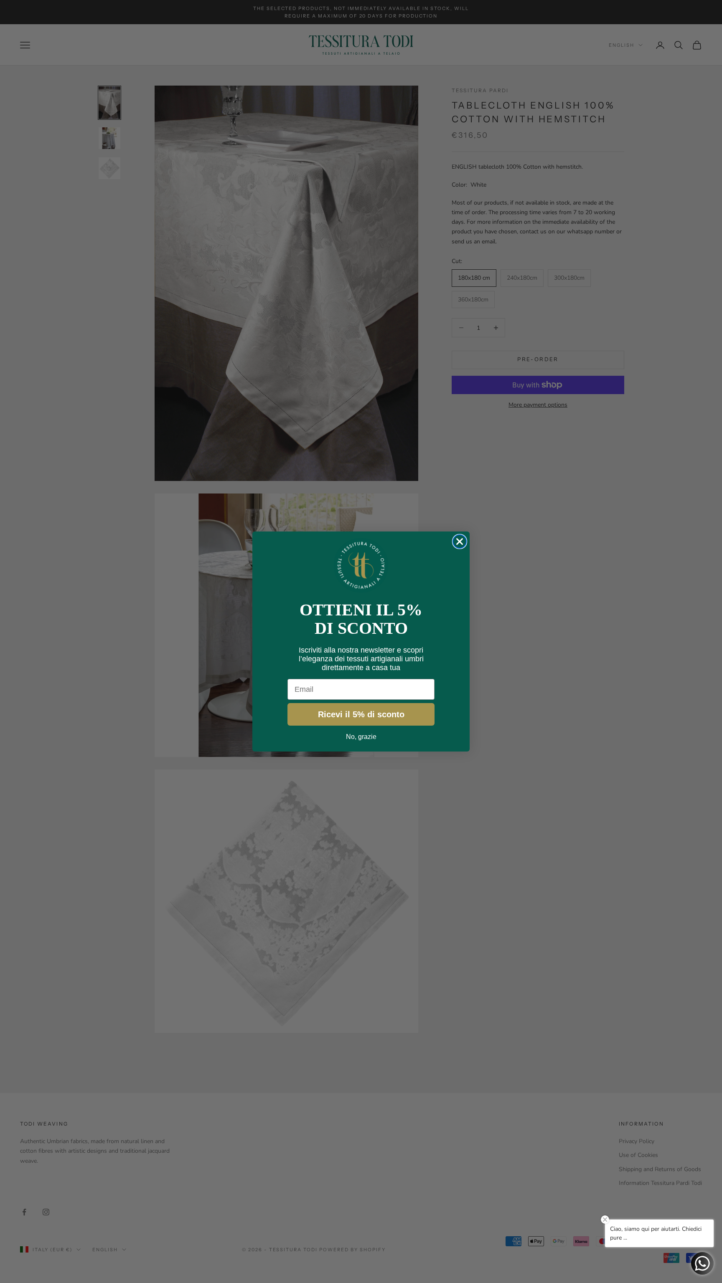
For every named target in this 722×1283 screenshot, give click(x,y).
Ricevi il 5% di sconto (361, 714)
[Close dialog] (459, 541)
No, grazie (361, 736)
